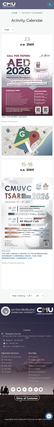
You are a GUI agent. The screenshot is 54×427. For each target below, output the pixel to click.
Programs (34, 357)
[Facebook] (13, 389)
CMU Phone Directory (12, 357)
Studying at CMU (37, 360)
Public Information (37, 372)
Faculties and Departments (41, 363)
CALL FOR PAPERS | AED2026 (14, 117)
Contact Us (35, 375)
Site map (34, 381)
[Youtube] (19, 389)
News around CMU (38, 366)
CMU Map (7, 360)
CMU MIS (7, 369)
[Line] (41, 389)
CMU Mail (7, 366)
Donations (7, 363)
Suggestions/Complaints (40, 378)
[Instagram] (36, 389)
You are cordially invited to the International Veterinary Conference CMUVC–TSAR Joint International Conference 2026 (25, 256)
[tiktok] (30, 389)
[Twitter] (24, 389)
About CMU (35, 369)
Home (14, 12)
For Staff (7, 372)
